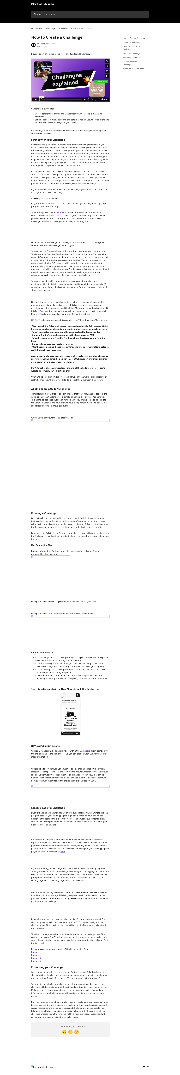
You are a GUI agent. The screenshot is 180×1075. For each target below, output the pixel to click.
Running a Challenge (131, 53)
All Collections (37, 28)
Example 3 (36, 958)
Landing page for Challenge (130, 63)
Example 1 (36, 952)
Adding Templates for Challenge (131, 47)
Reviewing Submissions (132, 57)
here (62, 851)
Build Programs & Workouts (57, 28)
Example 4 (36, 961)
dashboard (61, 212)
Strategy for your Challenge (134, 38)
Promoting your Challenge (133, 69)
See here (44, 311)
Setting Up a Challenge (132, 42)
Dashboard (103, 269)
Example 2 (36, 955)
